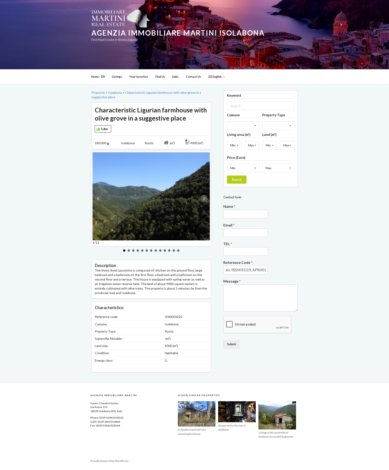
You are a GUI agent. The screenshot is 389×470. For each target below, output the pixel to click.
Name (229, 206)
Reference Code (238, 262)
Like (104, 129)
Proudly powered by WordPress (109, 461)
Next (204, 198)
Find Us (160, 76)
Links (175, 76)
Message (232, 281)
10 (165, 250)
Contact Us (193, 76)
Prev (98, 198)
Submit (231, 344)
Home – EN (98, 76)
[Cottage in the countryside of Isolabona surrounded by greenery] (277, 415)
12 (174, 250)
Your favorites (138, 76)
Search (237, 179)
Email (229, 225)
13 (178, 250)
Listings (117, 76)
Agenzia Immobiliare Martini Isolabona (178, 33)
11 (169, 250)
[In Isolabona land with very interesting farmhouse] (196, 414)
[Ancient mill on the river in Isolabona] (237, 411)
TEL (227, 244)
